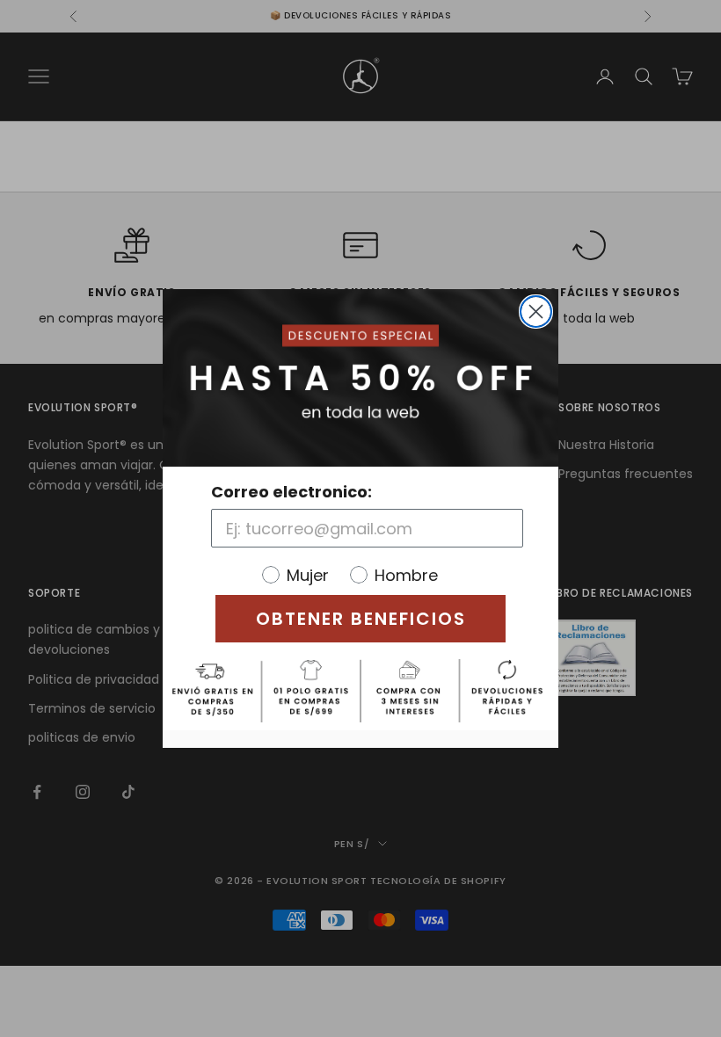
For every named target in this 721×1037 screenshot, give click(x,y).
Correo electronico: (291, 492)
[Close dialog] (536, 311)
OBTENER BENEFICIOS (361, 618)
